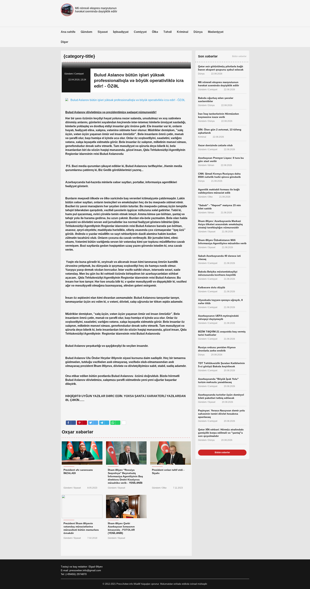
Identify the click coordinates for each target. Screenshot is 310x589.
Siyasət (103, 31)
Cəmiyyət (140, 31)
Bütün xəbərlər (239, 56)
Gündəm (86, 31)
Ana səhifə (68, 31)
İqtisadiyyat (120, 31)
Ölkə (155, 31)
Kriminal (182, 31)
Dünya (198, 31)
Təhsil (167, 31)
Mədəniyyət (216, 31)
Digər (64, 41)
